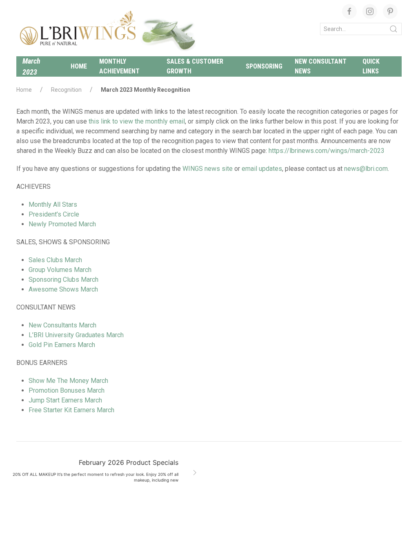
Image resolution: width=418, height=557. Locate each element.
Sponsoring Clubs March (63, 279)
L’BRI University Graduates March (76, 335)
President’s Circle (54, 214)
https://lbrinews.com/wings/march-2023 (327, 151)
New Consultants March (62, 325)
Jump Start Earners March (65, 400)
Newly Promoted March (62, 224)
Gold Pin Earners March (62, 345)
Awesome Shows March (63, 289)
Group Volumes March (60, 270)
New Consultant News (321, 66)
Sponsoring (264, 66)
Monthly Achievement (119, 66)
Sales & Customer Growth (195, 66)
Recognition (66, 89)
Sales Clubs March (55, 260)
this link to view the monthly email (137, 121)
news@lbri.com (366, 168)
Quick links (371, 66)
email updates (262, 168)
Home (79, 66)
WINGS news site (207, 168)
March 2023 (31, 66)
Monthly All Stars (53, 204)
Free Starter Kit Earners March (71, 410)
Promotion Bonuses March (66, 390)
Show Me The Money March (68, 381)
